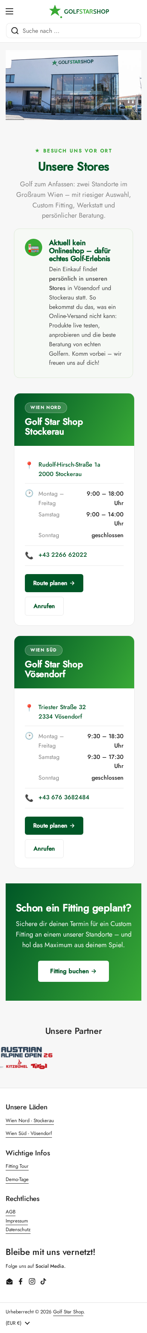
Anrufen (44, 606)
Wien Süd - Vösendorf (29, 1133)
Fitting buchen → (73, 971)
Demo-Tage (17, 1179)
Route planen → (54, 583)
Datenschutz (18, 1229)
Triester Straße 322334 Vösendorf (62, 712)
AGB (10, 1211)
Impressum (17, 1220)
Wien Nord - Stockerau (30, 1120)
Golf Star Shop (68, 1311)
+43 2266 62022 (62, 554)
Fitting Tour (17, 1166)
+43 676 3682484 (63, 797)
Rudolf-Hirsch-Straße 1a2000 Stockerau (69, 469)
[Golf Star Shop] (79, 11)
